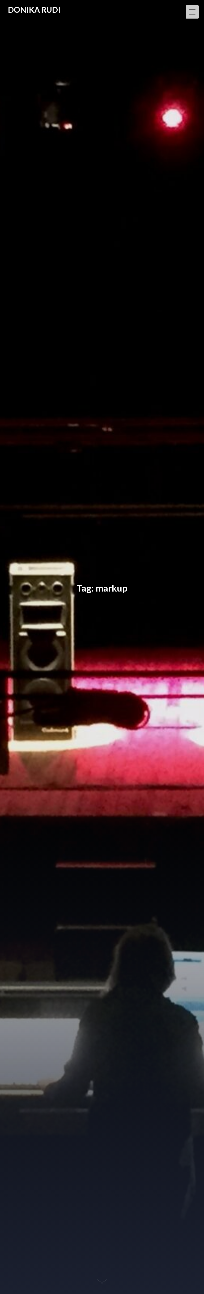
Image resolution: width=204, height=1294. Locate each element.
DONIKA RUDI (34, 9)
